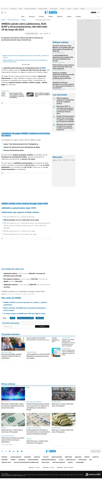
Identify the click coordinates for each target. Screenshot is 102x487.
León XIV (69, 8)
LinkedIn (13, 451)
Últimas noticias (15, 457)
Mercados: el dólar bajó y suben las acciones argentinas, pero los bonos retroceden (12, 406)
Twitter (2, 451)
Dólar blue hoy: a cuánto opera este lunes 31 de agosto (12, 431)
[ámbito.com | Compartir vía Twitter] (43, 33)
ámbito (3, 19)
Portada (4, 457)
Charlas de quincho (43, 8)
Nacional (4, 459)
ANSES (23, 19)
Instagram (9, 451)
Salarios (76, 8)
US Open (62, 8)
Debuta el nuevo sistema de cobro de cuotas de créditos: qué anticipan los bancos (65, 127)
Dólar (22, 16)
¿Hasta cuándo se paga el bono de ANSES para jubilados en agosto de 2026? (68, 352)
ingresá (98, 12)
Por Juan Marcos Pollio (6, 444)
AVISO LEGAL (46, 462)
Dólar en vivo (13, 8)
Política (50, 16)
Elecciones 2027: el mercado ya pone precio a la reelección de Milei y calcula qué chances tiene (65, 109)
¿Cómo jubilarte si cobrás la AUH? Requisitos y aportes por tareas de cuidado (38, 356)
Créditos (82, 8)
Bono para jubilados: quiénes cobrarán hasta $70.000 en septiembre (11, 356)
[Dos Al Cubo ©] (93, 474)
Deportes (22, 459)
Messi (20, 8)
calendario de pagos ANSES (25, 318)
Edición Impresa (33, 459)
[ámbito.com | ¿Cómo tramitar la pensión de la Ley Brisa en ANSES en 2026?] (30, 94)
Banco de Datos (57, 457)
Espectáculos (71, 459)
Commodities (66, 160)
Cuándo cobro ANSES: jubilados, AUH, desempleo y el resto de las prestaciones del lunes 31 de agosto (68, 343)
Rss (90, 459)
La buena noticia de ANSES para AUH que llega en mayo (24, 313)
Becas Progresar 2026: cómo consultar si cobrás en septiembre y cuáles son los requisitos (16, 95)
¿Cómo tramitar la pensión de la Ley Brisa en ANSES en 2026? (42, 94)
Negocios (59, 16)
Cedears (72, 160)
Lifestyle (95, 457)
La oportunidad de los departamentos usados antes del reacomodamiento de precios (63, 58)
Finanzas (41, 16)
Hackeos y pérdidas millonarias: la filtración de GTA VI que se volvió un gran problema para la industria (63, 75)
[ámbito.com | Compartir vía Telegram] (47, 33)
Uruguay (78, 16)
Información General (13, 19)
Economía (31, 16)
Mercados (68, 457)
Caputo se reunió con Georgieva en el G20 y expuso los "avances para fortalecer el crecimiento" (63, 85)
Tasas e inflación (53, 8)
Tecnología (82, 459)
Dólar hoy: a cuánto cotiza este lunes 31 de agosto (62, 405)
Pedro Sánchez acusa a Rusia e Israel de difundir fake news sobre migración (63, 67)
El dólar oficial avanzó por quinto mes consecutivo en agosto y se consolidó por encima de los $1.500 (66, 119)
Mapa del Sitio (6, 462)
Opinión (69, 16)
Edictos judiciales (58, 462)
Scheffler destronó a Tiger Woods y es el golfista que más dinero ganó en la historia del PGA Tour (63, 48)
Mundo (13, 459)
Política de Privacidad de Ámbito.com (26, 462)
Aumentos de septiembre (30, 8)
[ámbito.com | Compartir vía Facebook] (41, 33)
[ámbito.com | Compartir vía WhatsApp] (39, 33)
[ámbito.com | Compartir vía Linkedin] (45, 33)
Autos (61, 459)
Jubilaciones (39, 318)
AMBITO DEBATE (65, 467)
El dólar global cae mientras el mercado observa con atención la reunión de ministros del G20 (38, 432)
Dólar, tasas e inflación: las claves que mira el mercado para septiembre (12, 440)
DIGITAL (34, 467)
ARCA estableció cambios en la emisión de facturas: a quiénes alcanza (65, 101)
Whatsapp (21, 451)
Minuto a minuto (6, 401)
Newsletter (99, 16)
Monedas (54, 160)
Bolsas (60, 160)
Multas (70, 462)
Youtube (17, 451)
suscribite (93, 12)
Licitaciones (80, 462)
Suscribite (42, 326)
